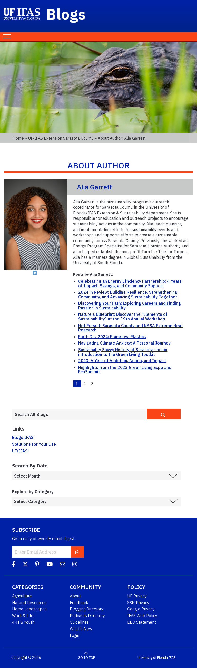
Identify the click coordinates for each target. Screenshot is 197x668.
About (75, 595)
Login (74, 635)
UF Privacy (137, 595)
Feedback (79, 602)
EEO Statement (141, 622)
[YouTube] (49, 565)
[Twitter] (25, 565)
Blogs (66, 14)
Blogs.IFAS (23, 437)
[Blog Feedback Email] (62, 565)
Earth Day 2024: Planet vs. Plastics (112, 336)
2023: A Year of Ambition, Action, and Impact (122, 360)
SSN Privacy (138, 602)
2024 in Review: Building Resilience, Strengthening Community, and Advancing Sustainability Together (127, 294)
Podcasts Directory (87, 615)
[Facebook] (13, 565)
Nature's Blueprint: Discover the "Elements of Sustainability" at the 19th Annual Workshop (123, 316)
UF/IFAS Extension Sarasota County (61, 138)
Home (18, 138)
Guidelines (79, 622)
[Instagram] (74, 565)
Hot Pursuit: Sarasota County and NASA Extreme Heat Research (130, 328)
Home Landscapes (29, 609)
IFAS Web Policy (142, 615)
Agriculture (22, 595)
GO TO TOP (86, 657)
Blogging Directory (86, 609)
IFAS (172, 657)
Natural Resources (29, 602)
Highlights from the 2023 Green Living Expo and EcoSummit (124, 370)
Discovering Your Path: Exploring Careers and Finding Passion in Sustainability (129, 305)
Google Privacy (141, 609)
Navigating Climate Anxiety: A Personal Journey (124, 343)
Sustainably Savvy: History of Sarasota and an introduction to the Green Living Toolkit (122, 352)
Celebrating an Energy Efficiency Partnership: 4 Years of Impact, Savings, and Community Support (130, 283)
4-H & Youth (23, 622)
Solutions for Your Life (34, 444)
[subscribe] (76, 551)
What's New (81, 628)
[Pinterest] (37, 565)
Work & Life (22, 615)
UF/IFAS (20, 450)
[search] (164, 414)
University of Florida (152, 657)
